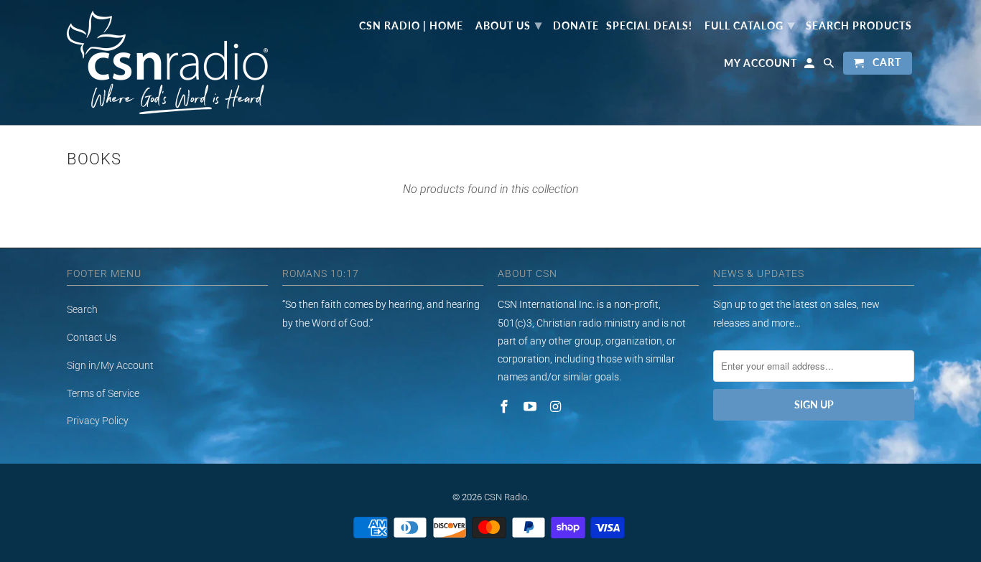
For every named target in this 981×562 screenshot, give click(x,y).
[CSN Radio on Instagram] (557, 406)
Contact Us (91, 337)
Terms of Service (103, 393)
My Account (760, 63)
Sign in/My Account (110, 365)
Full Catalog (750, 24)
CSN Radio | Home (411, 26)
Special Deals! (649, 26)
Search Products (859, 26)
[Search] (830, 66)
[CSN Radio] (167, 62)
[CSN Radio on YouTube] (531, 406)
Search (82, 309)
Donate (576, 26)
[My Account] (810, 66)
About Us (508, 24)
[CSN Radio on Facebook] (505, 406)
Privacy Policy (98, 420)
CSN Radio (505, 497)
